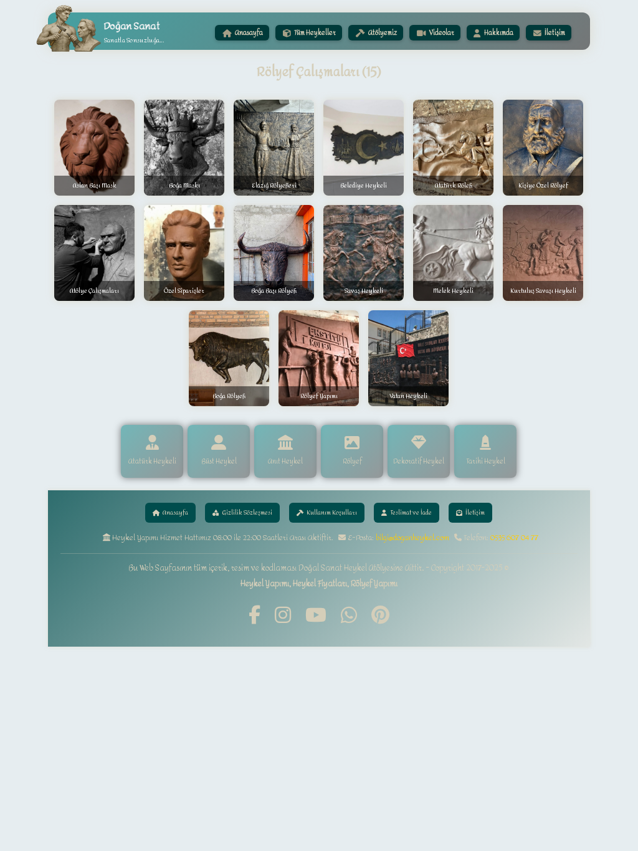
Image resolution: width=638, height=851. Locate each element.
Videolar (441, 32)
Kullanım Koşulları (332, 512)
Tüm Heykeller (314, 32)
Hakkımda (498, 32)
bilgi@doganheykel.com (412, 537)
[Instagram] (283, 615)
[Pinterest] (380, 615)
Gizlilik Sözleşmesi (247, 512)
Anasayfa (248, 32)
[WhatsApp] (349, 615)
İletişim (554, 32)
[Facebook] (254, 615)
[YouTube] (315, 615)
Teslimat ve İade (411, 512)
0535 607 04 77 (514, 537)
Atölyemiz (382, 32)
